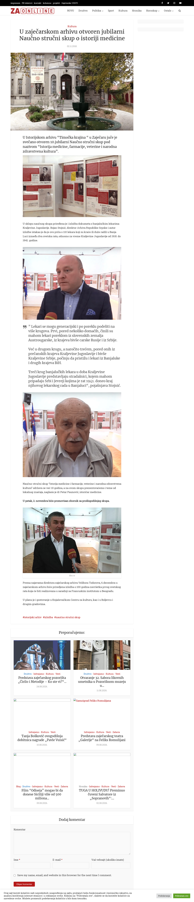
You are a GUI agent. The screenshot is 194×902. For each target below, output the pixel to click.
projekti (56, 3)
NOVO (70, 10)
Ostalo (167, 10)
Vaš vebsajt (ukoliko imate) (107, 859)
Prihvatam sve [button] (181, 895)
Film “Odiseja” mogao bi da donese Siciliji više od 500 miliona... (42, 794)
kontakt (37, 3)
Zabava (116, 732)
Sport (111, 10)
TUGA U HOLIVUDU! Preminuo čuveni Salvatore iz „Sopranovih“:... (102, 794)
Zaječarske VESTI (70, 3)
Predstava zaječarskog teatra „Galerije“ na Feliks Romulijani (101, 738)
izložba (48, 617)
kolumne (47, 3)
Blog (18, 786)
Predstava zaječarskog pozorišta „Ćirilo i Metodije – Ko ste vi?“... (42, 680)
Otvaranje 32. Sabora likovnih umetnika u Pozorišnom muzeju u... (102, 682)
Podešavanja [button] (164, 895)
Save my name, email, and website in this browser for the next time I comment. (64, 875)
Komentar (19, 829)
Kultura (123, 10)
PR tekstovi (27, 3)
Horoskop (151, 10)
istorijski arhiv (33, 617)
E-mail (57, 859)
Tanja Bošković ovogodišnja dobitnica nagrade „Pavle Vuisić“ (42, 738)
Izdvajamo (38, 673)
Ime (17, 859)
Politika (96, 10)
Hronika (137, 10)
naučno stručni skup (68, 617)
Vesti (57, 673)
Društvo (83, 10)
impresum (15, 3)
